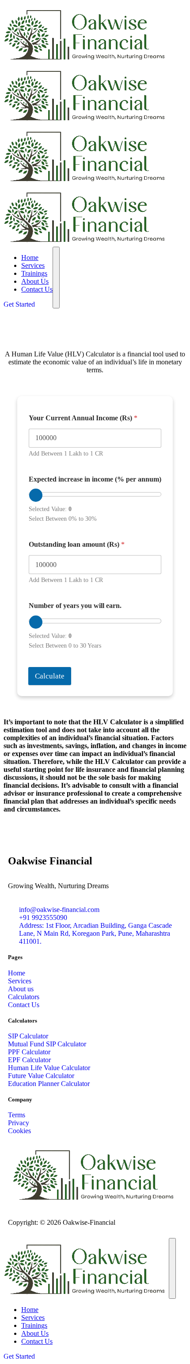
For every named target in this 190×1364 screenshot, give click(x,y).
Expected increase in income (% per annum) (95, 479)
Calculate (50, 676)
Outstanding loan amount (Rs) (77, 544)
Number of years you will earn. (75, 605)
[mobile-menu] (56, 277)
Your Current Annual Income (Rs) (83, 418)
